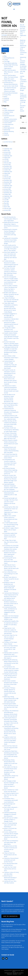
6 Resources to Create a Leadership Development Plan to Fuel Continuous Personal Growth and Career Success (11, 389)
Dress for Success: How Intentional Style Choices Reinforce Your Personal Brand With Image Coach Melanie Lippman (10, 479)
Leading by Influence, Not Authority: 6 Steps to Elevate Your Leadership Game (11, 417)
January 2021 (7, 178)
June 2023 (6, 161)
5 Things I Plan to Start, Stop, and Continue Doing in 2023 (10, 542)
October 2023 (7, 154)
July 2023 (6, 159)
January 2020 (7, 189)
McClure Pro (15, 972)
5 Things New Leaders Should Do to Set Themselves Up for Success (11, 329)
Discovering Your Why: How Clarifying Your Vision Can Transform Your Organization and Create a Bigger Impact (11, 510)
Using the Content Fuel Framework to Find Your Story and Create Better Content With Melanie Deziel (10, 740)
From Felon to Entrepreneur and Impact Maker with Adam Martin (11, 842)
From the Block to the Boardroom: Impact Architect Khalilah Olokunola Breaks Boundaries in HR (9, 398)
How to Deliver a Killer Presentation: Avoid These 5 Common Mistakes (11, 357)
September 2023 (8, 156)
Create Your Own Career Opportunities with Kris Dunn (10, 868)
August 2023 (7, 157)
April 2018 (6, 205)
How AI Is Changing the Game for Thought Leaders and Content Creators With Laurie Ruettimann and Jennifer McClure (11, 280)
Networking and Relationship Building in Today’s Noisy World (10, 877)
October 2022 (7, 170)
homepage (4, 35)
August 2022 (7, 173)
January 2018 (7, 210)
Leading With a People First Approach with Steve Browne (11, 777)
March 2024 (7, 150)
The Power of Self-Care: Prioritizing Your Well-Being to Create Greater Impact (11, 429)
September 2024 (8, 149)
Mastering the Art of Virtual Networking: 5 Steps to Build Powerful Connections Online (23, 47)
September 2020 (8, 185)
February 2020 (7, 187)
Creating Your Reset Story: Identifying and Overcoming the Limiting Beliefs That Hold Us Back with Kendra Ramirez (11, 754)
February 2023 (7, 163)
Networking (7, 129)
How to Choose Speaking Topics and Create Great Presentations (10, 824)
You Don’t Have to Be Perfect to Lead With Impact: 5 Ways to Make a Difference (11, 343)
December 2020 (8, 180)
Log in (19, 974)
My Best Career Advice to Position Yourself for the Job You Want (11, 579)
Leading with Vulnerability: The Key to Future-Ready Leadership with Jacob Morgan (23, 83)
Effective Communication (10, 119)
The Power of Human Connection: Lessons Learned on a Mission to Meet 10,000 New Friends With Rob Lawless (10, 271)
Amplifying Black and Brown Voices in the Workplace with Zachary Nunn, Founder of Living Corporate (10, 380)
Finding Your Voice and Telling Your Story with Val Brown (11, 837)
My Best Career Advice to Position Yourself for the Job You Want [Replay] (11, 294)
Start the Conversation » (10, 916)
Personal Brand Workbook (11, 93)
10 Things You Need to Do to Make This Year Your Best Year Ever (11, 795)
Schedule (6, 100)
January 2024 (7, 152)
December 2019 (8, 191)
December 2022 (8, 166)
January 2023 (7, 164)
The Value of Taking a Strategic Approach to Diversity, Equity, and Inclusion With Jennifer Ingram (10, 691)
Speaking (6, 98)
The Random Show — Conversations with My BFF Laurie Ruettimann (11, 800)
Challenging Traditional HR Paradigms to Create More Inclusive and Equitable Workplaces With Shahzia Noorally (11, 350)
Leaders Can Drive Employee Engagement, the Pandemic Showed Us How (11, 617)
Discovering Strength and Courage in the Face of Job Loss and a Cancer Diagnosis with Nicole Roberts (11, 501)
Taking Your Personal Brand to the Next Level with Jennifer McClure (11, 860)
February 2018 (7, 208)
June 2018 (6, 201)
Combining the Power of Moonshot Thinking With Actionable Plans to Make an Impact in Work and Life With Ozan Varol (11, 721)
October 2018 (7, 194)
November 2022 (8, 168)
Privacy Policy (7, 95)
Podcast (6, 133)
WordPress (15, 974)
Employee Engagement (10, 121)
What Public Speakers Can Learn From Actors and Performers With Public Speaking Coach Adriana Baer (11, 256)
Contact (6, 59)
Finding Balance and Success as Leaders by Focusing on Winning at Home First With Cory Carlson (10, 463)
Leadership (7, 126)
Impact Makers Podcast (10, 80)
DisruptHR (6, 114)
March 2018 (7, 206)
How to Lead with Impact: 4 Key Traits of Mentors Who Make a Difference (11, 405)
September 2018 (8, 196)
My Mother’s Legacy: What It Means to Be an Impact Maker (11, 529)
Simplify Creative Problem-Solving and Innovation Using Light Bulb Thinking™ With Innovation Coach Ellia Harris (11, 336)
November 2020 (8, 182)
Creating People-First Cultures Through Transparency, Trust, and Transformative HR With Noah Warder (10, 364)
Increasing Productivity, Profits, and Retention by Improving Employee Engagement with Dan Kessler (10, 610)
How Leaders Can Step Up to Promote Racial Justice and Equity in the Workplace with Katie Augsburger (10, 770)
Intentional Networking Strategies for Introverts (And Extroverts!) (10, 814)
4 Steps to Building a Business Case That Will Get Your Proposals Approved (11, 299)
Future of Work (8, 122)
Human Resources (8, 124)
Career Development (9, 110)
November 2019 (8, 192)
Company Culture (8, 112)
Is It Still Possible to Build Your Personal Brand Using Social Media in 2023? (11, 524)
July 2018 (6, 199)
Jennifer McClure (8, 142)
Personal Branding (9, 131)
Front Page (6, 61)
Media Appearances (9, 128)
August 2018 (7, 198)
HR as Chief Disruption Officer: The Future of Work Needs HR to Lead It (11, 77)
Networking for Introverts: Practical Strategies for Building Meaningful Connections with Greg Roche (10, 233)
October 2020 (7, 184)
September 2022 (8, 171)
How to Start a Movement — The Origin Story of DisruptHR (11, 809)
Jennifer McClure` (14, 4)
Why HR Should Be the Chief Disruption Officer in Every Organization (11, 218)
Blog (5, 56)
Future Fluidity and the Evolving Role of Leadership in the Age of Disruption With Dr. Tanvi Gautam (23, 102)
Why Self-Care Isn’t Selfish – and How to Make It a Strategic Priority (11, 819)
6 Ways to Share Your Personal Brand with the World (10, 854)
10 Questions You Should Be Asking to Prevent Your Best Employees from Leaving (11, 547)
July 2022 (6, 175)
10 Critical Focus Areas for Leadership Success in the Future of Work (10, 456)
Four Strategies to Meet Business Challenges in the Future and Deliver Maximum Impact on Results (11, 784)
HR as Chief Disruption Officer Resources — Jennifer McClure (11, 71)
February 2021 (7, 177)
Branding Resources (9, 58)
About (5, 96)
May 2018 (6, 203)
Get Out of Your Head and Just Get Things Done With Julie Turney (11, 747)
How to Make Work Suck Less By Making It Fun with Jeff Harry (11, 573)
